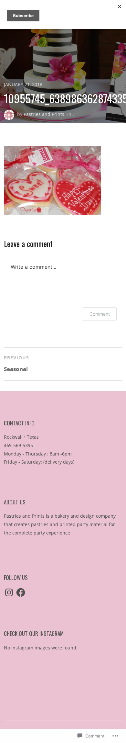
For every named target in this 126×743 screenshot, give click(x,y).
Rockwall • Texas (21, 437)
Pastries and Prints (44, 114)
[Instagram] (9, 592)
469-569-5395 (18, 445)
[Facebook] (21, 592)
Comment (99, 314)
